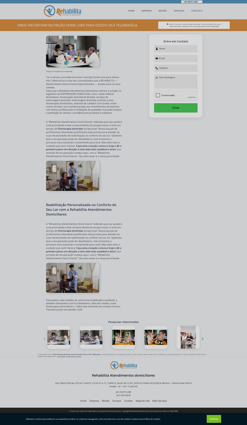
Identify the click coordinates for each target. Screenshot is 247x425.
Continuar (214, 419)
